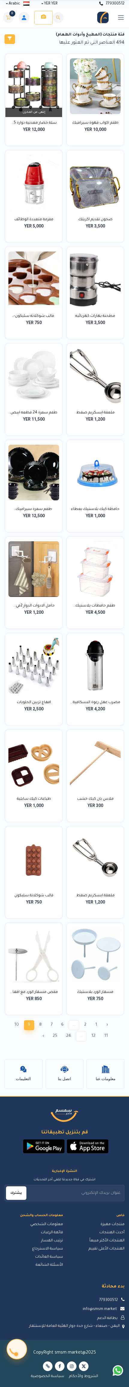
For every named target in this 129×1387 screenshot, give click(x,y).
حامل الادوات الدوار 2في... (34, 606)
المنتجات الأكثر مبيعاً (106, 1241)
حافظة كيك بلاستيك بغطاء (95, 509)
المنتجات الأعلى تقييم (106, 1249)
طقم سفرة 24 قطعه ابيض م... (33, 413)
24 (68, 1036)
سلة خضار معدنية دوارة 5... (34, 123)
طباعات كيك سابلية (34, 799)
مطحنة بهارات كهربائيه (95, 316)
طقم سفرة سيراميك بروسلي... (34, 510)
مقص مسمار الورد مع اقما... (34, 992)
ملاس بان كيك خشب (95, 799)
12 (93, 1036)
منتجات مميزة (112, 1224)
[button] (87, 1146)
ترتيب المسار (52, 1241)
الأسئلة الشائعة (49, 1265)
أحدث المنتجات (111, 1233)
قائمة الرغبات (52, 1233)
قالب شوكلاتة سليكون (33, 896)
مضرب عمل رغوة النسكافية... (95, 702)
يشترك (16, 1193)
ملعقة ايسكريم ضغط (95, 413)
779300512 (114, 4)
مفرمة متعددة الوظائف (33, 220)
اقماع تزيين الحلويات (34, 702)
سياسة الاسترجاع (47, 1249)
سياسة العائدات (49, 1257)
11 (106, 1036)
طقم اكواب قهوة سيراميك (95, 123)
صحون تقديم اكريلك (95, 220)
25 (55, 1036)
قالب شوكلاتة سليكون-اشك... (34, 317)
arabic (14, 4)
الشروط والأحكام (83, 1376)
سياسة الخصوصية (47, 1376)
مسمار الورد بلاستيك (95, 992)
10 (16, 1025)
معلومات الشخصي (46, 1224)
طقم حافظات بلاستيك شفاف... (95, 606)
